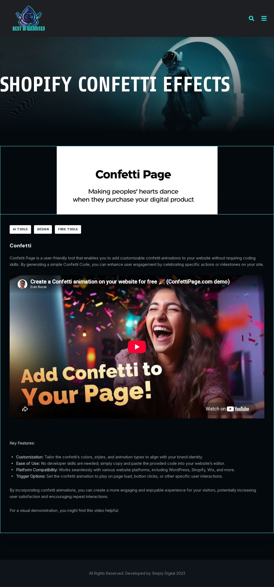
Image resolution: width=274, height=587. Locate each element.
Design (43, 229)
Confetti (20, 245)
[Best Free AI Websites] (28, 18)
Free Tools (68, 229)
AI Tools (20, 229)
